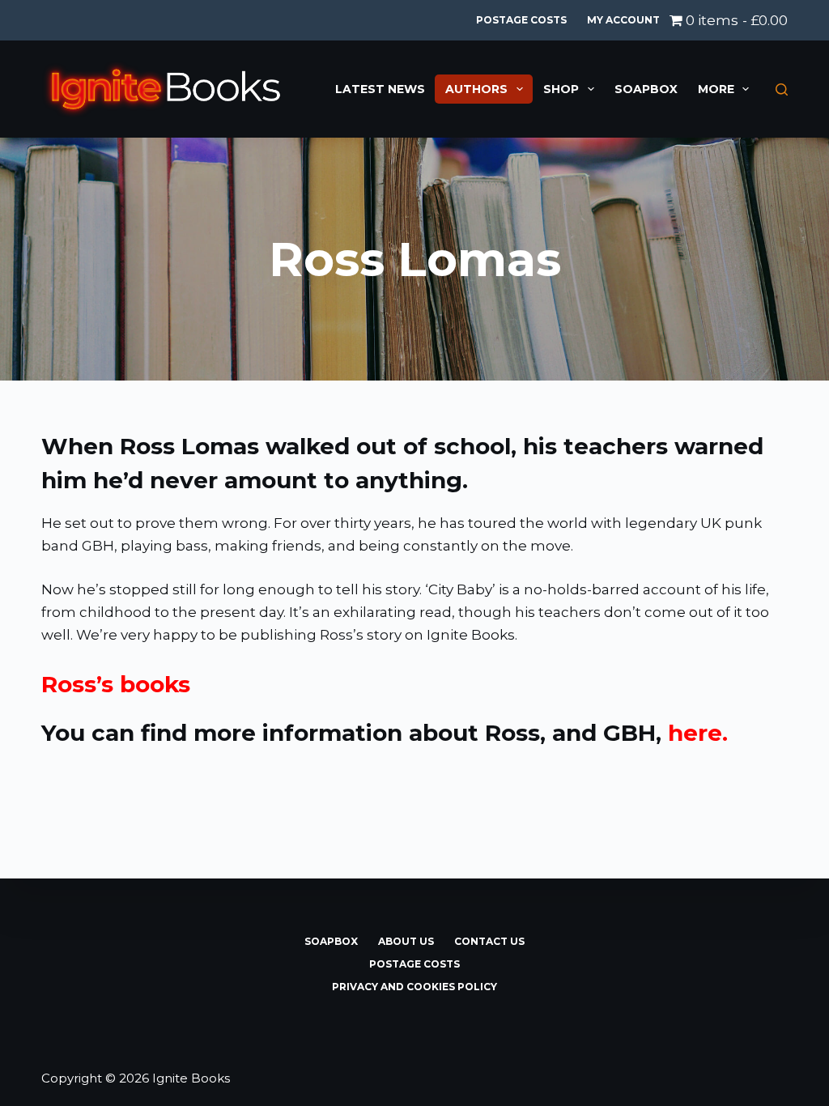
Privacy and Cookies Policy (414, 987)
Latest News (380, 89)
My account (623, 20)
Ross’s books (115, 684)
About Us (406, 941)
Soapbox (646, 89)
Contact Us (489, 941)
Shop (561, 89)
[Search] (782, 89)
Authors (476, 89)
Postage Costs (521, 20)
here (695, 733)
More (716, 89)
